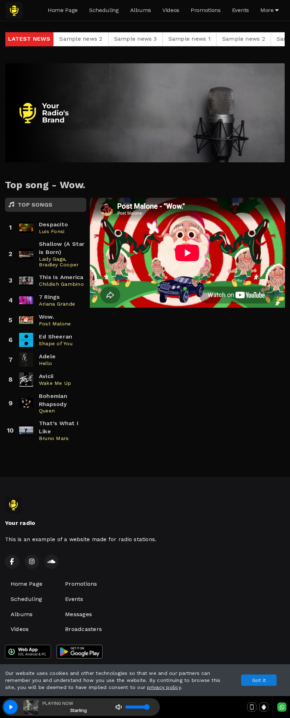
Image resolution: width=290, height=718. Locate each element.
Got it (259, 680)
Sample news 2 (212, 38)
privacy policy (163, 687)
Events (240, 10)
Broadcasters (83, 629)
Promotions (206, 10)
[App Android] (263, 707)
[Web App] (251, 707)
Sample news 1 (159, 38)
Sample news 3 (104, 38)
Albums (140, 10)
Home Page (63, 10)
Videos (170, 10)
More (267, 10)
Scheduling (104, 10)
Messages (78, 614)
